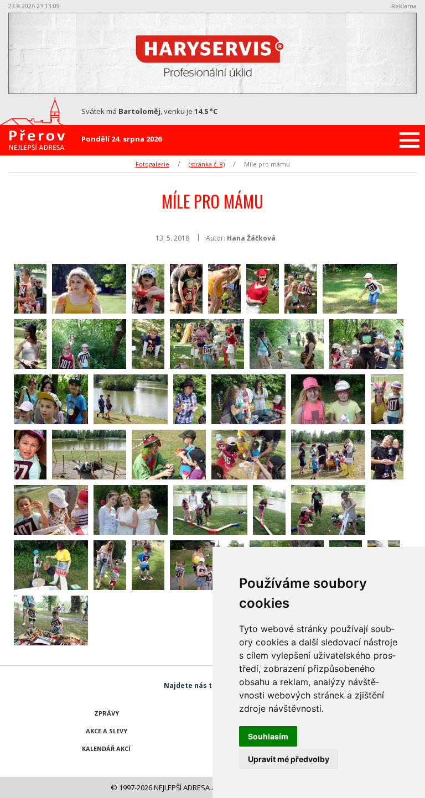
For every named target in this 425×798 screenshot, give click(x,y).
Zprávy (106, 713)
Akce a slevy (106, 731)
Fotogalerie (152, 164)
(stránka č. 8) (207, 164)
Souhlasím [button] (268, 736)
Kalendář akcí (106, 748)
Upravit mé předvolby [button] (288, 759)
